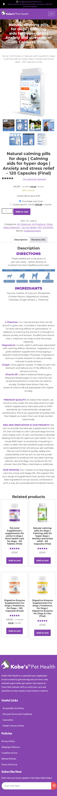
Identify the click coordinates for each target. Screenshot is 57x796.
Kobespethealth (32, 230)
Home (5, 56)
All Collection (24, 224)
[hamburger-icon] (51, 14)
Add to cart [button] (14, 560)
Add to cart (21, 211)
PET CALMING (45, 227)
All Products (16, 56)
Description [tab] (20, 239)
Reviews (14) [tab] (38, 239)
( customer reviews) (34, 179)
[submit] (54, 786)
